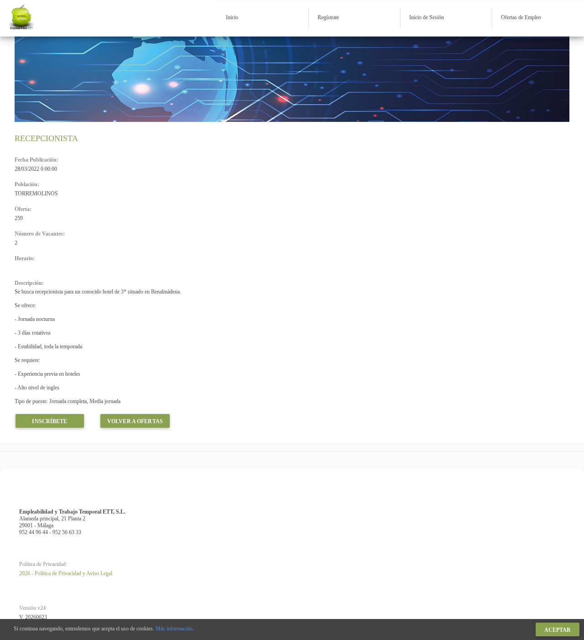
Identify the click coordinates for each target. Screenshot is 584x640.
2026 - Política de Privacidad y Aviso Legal (65, 573)
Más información (174, 628)
